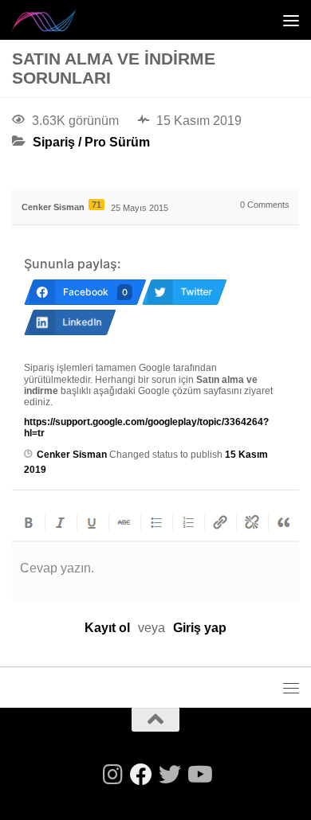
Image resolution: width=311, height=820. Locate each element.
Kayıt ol (107, 628)
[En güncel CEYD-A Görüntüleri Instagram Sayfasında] (112, 774)
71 (96, 204)
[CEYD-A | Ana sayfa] (55, 19)
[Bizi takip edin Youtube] (198, 774)
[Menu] (291, 20)
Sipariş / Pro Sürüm (91, 142)
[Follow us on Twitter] (170, 774)
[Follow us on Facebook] (141, 774)
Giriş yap (199, 628)
